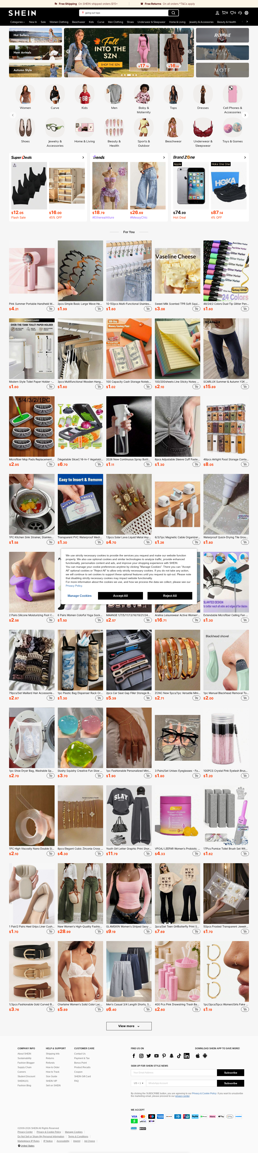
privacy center (182, 1096)
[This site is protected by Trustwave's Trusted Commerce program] (134, 1128)
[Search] (173, 13)
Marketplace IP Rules (28, 1141)
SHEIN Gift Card (82, 1076)
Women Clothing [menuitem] (58, 21)
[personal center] (217, 13)
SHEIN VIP (51, 1081)
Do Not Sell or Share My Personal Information (41, 1136)
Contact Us (80, 1053)
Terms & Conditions (78, 1136)
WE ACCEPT (137, 1110)
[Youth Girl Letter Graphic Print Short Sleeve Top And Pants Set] (129, 815)
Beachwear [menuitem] (78, 21)
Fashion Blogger (26, 1063)
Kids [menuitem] (91, 21)
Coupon (78, 1072)
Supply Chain (25, 1067)
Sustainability (24, 1058)
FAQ (76, 1081)
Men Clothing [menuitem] (115, 21)
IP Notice (48, 1141)
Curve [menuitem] (100, 21)
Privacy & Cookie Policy (204, 1093)
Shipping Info (52, 1053)
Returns (50, 1058)
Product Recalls (82, 1067)
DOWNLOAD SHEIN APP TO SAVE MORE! (217, 1048)
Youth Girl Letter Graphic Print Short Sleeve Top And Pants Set (129, 848)
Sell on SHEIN (53, 1085)
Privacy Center (25, 1132)
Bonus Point (80, 1063)
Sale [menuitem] (43, 21)
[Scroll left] (242, 22)
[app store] (197, 1057)
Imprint (76, 1141)
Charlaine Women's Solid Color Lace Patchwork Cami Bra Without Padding (80, 1004)
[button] (240, 13)
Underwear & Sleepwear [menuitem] (151, 21)
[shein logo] (22, 13)
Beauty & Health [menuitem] (226, 21)
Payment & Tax (82, 1058)
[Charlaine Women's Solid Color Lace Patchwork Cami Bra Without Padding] (80, 971)
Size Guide (51, 1076)
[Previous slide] (68, 51)
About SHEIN (24, 1053)
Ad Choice (89, 1141)
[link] (64, 4)
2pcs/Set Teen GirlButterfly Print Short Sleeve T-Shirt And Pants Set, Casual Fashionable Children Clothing (177, 926)
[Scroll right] (247, 22)
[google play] (205, 1057)
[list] (161, 1056)
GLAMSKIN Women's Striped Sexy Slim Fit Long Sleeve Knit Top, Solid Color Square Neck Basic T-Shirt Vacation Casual (129, 926)
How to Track (52, 1072)
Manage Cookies (74, 1132)
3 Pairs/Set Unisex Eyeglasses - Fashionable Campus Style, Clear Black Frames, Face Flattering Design (177, 770)
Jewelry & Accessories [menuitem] (201, 21)
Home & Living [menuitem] (177, 21)
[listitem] (32, 276)
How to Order (52, 1067)
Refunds (50, 1063)
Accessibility (63, 1141)
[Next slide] (190, 51)
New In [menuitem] (33, 21)
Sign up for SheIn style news (149, 1066)
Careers (22, 1072)
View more (126, 1026)
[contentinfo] (187, 1118)
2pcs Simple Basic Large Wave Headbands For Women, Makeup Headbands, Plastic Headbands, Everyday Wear (80, 303)
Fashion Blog (24, 1085)
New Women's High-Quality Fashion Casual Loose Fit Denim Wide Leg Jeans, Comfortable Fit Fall (80, 926)
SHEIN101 (23, 1081)
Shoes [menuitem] (130, 21)
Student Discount (26, 1076)
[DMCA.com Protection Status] (142, 1128)
